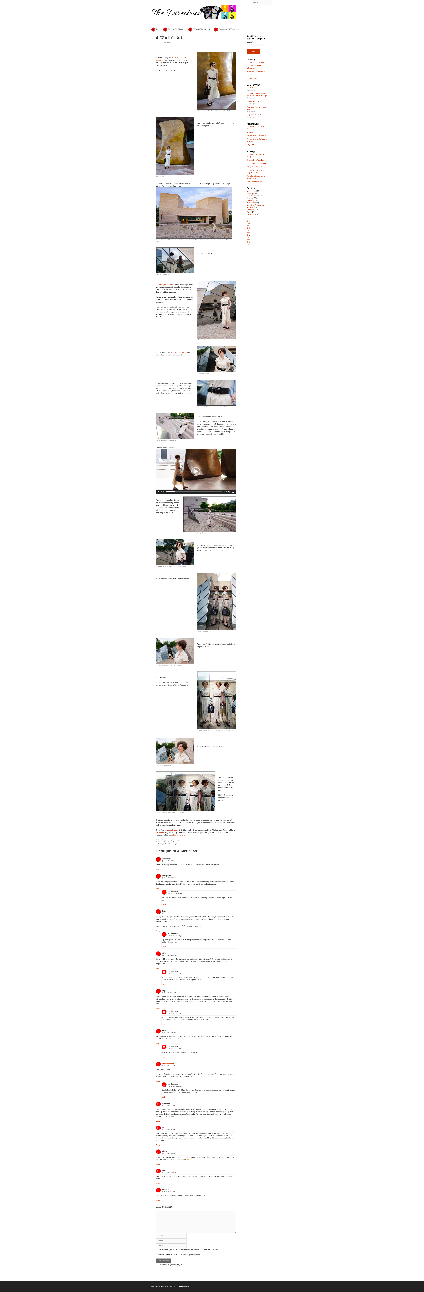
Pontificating (251, 203)
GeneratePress (183, 1286)
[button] (195, 471)
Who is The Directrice (177, 29)
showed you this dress (165, 285)
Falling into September (255, 182)
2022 (248, 228)
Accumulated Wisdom (228, 29)
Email (250, 42)
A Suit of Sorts (252, 88)
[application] (196, 471)
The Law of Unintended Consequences (170, 842)
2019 (248, 235)
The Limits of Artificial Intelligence (255, 67)
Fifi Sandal (160, 833)
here (221, 406)
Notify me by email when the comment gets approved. (178, 1255)
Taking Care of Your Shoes (256, 167)
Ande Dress (173, 830)
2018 (248, 237)
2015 (248, 244)
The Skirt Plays (252, 78)
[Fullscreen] (233, 492)
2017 (248, 240)
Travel (249, 212)
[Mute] (229, 492)
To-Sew (249, 75)
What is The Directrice (202, 29)
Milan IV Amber (178, 835)
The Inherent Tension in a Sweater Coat (256, 177)
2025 (248, 221)
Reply (158, 869)
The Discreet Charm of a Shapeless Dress (255, 171)
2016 (248, 242)
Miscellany (250, 201)
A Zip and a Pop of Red (254, 115)
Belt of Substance (181, 352)
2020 (248, 233)
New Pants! (250, 132)
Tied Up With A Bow (254, 101)
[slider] (194, 491)
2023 (248, 226)
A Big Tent (250, 145)
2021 (248, 230)
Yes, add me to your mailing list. (171, 1265)
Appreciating (162, 840)
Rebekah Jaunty (168, 1064)
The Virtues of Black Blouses (256, 163)
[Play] (158, 492)
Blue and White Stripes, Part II (257, 71)
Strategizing (251, 210)
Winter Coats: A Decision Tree (257, 136)
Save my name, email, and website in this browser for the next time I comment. (189, 1250)
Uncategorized (252, 214)
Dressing (169, 840)
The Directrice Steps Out (255, 62)
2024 (248, 223)
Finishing (176, 840)
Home (158, 29)
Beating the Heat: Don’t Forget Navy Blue (171, 844)
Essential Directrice (253, 196)
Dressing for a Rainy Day (255, 160)
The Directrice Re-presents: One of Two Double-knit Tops (257, 95)
